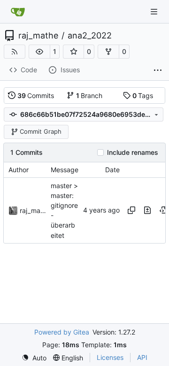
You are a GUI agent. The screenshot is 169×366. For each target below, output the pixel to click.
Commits (35, 95)
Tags (143, 95)
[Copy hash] (131, 210)
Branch (89, 95)
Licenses (110, 357)
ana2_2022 (90, 35)
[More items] (157, 70)
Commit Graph (40, 131)
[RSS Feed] (14, 52)
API (142, 357)
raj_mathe (38, 35)
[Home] (18, 11)
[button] (39, 52)
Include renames (132, 152)
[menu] (34, 358)
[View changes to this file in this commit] (147, 210)
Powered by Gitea (61, 332)
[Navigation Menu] (155, 11)
